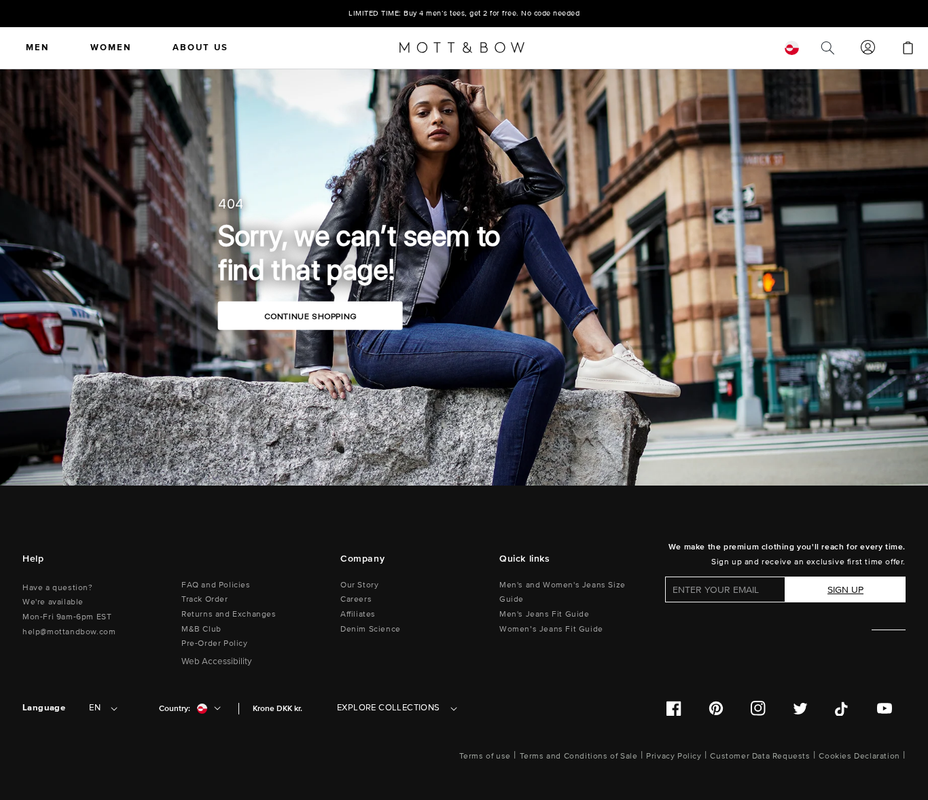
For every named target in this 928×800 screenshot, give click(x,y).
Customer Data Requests (760, 756)
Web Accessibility (216, 661)
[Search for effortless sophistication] (827, 47)
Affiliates (358, 614)
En (95, 707)
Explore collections (388, 707)
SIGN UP (845, 590)
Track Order (204, 599)
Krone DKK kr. (277, 709)
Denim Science (370, 629)
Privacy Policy (673, 756)
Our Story (359, 585)
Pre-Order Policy (214, 643)
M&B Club (201, 629)
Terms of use (485, 756)
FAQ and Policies (216, 585)
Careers (356, 599)
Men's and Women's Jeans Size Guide (562, 592)
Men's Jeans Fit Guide (544, 614)
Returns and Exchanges (228, 614)
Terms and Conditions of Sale (579, 756)
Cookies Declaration (859, 756)
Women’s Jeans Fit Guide (551, 629)
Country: (174, 709)
